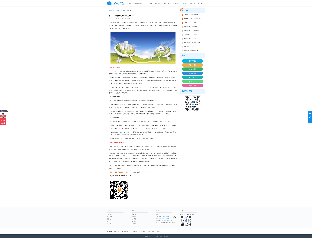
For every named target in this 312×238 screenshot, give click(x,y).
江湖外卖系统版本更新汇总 (189, 26)
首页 (151, 3)
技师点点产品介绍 (187, 46)
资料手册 (134, 219)
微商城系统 (192, 81)
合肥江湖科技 (142, 231)
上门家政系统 (192, 69)
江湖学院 (184, 3)
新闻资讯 (111, 10)
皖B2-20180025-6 (164, 236)
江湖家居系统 (116, 231)
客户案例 (109, 216)
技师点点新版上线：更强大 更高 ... (191, 42)
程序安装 (134, 214)
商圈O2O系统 (192, 65)
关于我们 (200, 3)
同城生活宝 (151, 231)
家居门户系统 (192, 85)
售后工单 (192, 3)
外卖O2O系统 (192, 61)
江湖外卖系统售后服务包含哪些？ (191, 30)
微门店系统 (192, 77)
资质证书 (109, 221)
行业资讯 (117, 10)
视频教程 (134, 216)
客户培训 (134, 223)
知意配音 (158, 231)
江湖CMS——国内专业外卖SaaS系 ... (192, 19)
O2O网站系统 (125, 231)
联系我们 (109, 223)
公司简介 (109, 214)
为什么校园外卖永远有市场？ (190, 22)
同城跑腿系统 (192, 73)
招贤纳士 (109, 219)
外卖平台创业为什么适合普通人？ (191, 34)
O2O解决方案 (134, 231)
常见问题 (134, 221)
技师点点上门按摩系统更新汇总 (191, 15)
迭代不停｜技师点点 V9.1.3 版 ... (191, 38)
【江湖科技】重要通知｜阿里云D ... (192, 50)
